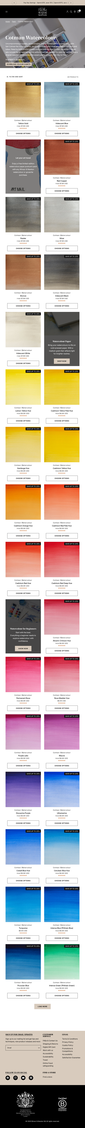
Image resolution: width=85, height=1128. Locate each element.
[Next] (71, 3)
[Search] (71, 11)
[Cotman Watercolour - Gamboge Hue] (23, 444)
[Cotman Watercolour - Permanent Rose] (23, 674)
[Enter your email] (38, 1047)
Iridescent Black (62, 296)
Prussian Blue (23, 985)
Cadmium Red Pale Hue (62, 526)
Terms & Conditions (70, 1039)
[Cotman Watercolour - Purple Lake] (23, 732)
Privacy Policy (67, 1042)
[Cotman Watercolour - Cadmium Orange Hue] (23, 502)
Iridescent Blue (62, 123)
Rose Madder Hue (61, 698)
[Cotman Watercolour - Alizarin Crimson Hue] (61, 617)
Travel (45, 1060)
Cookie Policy (67, 1045)
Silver (62, 238)
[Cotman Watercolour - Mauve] (61, 732)
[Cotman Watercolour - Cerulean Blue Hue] (61, 847)
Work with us (48, 1050)
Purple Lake (23, 756)
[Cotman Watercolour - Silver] (61, 214)
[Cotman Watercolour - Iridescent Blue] (61, 99)
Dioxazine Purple (23, 813)
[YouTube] (23, 1078)
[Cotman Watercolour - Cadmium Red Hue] (23, 559)
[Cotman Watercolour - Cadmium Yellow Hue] (61, 444)
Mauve (62, 756)
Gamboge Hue (23, 468)
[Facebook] (8, 1078)
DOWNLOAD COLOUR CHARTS (18, 64)
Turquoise (23, 928)
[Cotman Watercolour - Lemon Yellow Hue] (23, 387)
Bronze (23, 296)
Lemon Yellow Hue (23, 411)
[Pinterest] (31, 1078)
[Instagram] (15, 1078)
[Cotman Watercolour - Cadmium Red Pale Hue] (61, 502)
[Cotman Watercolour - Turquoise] (23, 904)
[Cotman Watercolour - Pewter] (23, 214)
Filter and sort (16, 76)
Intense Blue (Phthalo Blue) (62, 928)
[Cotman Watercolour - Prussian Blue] (23, 962)
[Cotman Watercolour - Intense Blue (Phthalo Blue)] (61, 904)
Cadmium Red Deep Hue (62, 583)
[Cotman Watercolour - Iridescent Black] (61, 272)
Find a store (47, 1077)
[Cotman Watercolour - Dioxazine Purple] (23, 789)
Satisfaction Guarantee (71, 1058)
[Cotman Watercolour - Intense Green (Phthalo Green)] (61, 962)
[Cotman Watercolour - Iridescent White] (23, 329)
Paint (14, 21)
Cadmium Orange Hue (23, 526)
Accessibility (48, 1053)
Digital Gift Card (49, 1047)
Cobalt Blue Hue (23, 870)
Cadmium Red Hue (23, 583)
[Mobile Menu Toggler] (6, 11)
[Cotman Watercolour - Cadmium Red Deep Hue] (61, 559)
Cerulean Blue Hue (62, 870)
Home (8, 21)
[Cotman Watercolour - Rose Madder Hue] (61, 674)
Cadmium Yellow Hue (62, 468)
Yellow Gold (23, 123)
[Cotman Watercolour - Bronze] (23, 272)
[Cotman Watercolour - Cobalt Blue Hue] (23, 847)
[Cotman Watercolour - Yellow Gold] (23, 99)
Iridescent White (23, 353)
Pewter (23, 238)
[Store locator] (75, 11)
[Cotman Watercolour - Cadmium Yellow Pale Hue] (61, 387)
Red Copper (62, 181)
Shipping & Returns (50, 1044)
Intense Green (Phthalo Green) (62, 985)
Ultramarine (62, 813)
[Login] (67, 11)
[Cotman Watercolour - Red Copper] (61, 157)
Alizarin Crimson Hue (62, 641)
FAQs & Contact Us (50, 1041)
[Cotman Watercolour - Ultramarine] (61, 789)
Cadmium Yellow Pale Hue (62, 411)
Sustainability (48, 1057)
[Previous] (14, 3)
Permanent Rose (23, 698)
